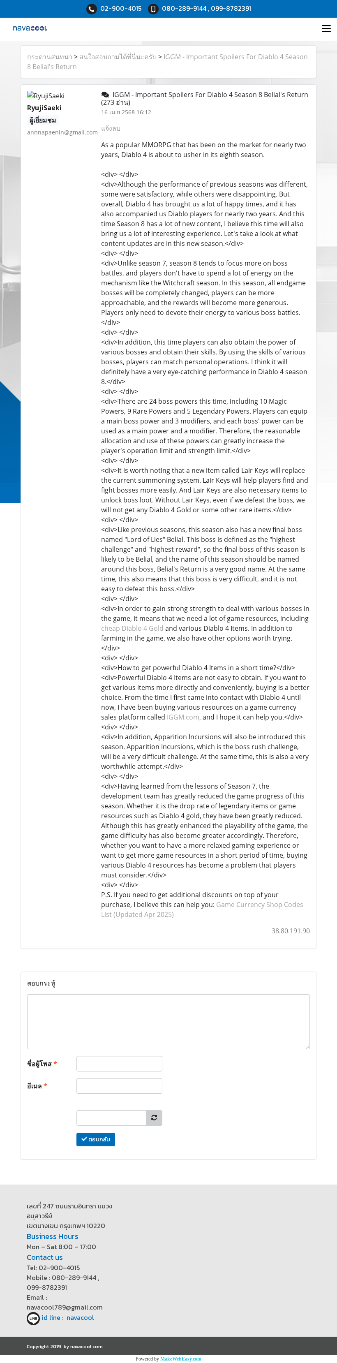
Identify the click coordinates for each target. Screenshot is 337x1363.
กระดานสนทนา (49, 56)
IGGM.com (183, 717)
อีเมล (37, 1085)
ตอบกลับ (98, 1139)
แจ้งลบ (110, 128)
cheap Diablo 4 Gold (132, 628)
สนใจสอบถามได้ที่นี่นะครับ (118, 56)
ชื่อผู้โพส (42, 1063)
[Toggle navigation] (326, 29)
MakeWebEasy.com (180, 1359)
